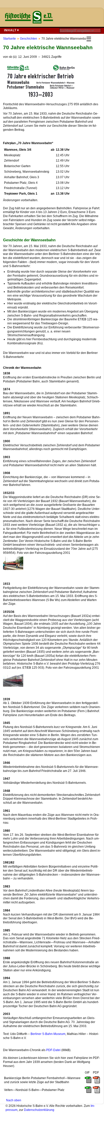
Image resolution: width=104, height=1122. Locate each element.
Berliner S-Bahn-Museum (48, 1034)
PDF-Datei (53, 1050)
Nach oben (13, 1100)
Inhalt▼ (12, 30)
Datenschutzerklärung (39, 1110)
